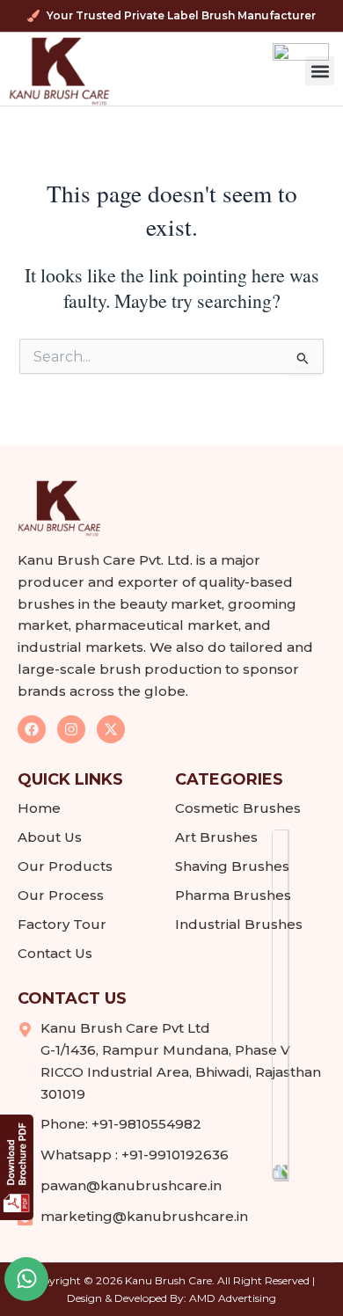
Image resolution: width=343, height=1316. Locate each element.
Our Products (65, 866)
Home (39, 808)
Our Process (61, 895)
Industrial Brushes (239, 924)
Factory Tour (62, 924)
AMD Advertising (232, 1298)
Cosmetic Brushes (238, 808)
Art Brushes (216, 837)
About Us (50, 837)
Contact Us (55, 953)
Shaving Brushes (232, 866)
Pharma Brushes (233, 895)
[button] (319, 70)
